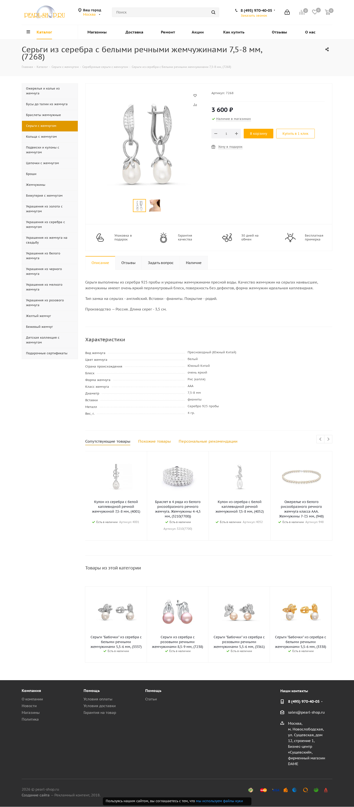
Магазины (31, 712)
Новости (29, 706)
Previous (321, 439)
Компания (31, 690)
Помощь (92, 690)
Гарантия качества (185, 237)
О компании (32, 699)
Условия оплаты (98, 699)
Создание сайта (36, 795)
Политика (30, 719)
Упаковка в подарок (123, 237)
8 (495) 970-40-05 (256, 10)
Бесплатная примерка (314, 237)
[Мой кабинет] (287, 12)
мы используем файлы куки (219, 801)
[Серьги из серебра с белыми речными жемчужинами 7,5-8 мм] (147, 98)
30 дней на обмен (250, 237)
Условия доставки (100, 706)
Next (328, 439)
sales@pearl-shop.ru (306, 712)
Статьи (151, 699)
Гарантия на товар (100, 712)
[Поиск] (213, 12)
